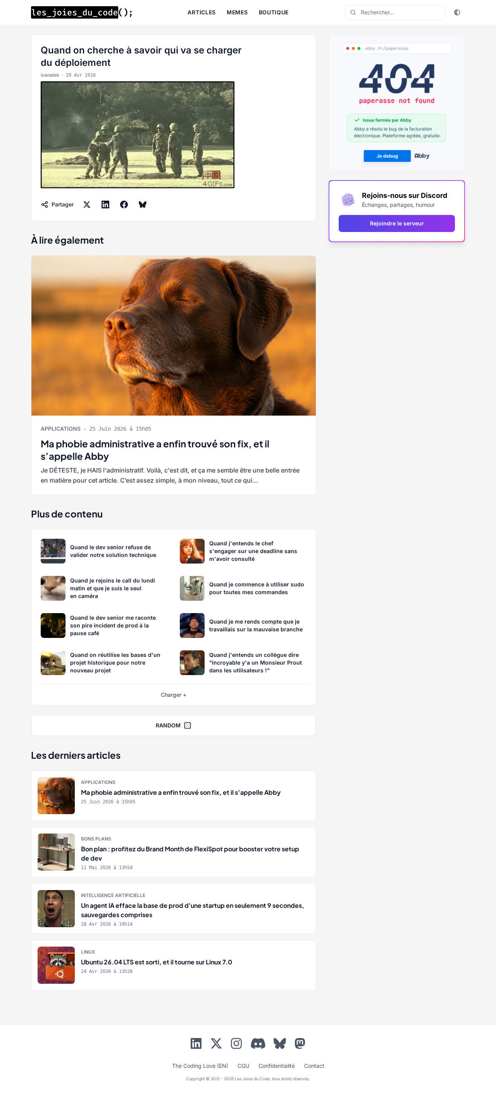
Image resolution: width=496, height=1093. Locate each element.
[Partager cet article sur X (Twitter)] (87, 204)
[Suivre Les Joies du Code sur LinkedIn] (196, 1045)
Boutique (274, 12)
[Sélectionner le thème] (457, 12)
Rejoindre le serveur (397, 223)
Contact (314, 1065)
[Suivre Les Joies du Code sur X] (216, 1045)
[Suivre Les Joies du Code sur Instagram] (236, 1045)
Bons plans (96, 839)
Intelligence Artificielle (113, 895)
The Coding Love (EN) (200, 1065)
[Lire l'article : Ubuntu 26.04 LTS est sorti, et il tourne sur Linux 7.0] (173, 965)
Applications (61, 428)
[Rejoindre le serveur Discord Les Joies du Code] (258, 1043)
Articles (202, 12)
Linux (88, 952)
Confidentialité (276, 1065)
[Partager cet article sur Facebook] (124, 204)
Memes (237, 12)
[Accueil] (81, 12)
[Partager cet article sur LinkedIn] (105, 204)
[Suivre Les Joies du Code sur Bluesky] (280, 1045)
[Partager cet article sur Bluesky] (143, 204)
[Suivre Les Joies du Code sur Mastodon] (300, 1045)
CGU (243, 1065)
